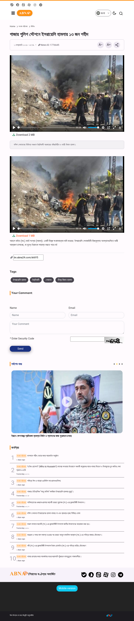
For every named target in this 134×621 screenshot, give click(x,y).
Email (72, 307)
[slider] (46, 127)
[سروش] (91, 575)
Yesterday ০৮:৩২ (22, 474)
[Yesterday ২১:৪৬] (67, 401)
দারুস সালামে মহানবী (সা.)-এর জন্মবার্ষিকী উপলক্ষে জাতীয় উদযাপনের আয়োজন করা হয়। (53, 524)
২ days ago (20, 485)
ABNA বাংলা (55, 13)
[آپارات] (106, 575)
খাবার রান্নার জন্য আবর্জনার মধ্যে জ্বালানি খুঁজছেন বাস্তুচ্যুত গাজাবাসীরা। (49, 556)
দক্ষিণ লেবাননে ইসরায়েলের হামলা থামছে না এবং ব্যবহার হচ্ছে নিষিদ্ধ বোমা (48, 513)
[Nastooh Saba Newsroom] (111, 615)
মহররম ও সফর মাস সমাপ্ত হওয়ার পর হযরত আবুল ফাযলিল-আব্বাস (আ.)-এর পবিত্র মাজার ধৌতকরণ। (59, 534)
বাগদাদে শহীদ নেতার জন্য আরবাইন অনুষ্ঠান (37, 455)
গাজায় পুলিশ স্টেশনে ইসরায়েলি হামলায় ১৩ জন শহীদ (49, 34)
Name (13, 307)
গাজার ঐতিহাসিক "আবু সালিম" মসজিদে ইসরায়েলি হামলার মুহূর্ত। (45, 491)
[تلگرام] (120, 575)
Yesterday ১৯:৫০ (22, 528)
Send (20, 348)
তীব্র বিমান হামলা (65, 279)
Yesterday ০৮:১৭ (22, 506)
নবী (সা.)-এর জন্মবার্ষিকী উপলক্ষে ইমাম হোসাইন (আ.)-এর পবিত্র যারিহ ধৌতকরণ (51, 545)
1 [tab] (114, 364)
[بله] (84, 575)
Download (25, 134)
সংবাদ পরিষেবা (23, 26)
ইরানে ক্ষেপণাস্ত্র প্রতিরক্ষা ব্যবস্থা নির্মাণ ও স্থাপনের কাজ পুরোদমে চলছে (41, 435)
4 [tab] (122, 364)
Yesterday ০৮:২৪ (22, 496)
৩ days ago (20, 460)
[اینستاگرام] (113, 575)
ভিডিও (33, 26)
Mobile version (67, 588)
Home (12, 26)
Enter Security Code (22, 338)
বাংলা (102, 13)
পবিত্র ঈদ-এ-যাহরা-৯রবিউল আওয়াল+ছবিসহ (39, 480)
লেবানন (48, 279)
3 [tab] (119, 364)
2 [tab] (116, 364)
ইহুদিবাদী (35, 279)
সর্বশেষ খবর (16, 364)
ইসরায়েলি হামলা (19, 279)
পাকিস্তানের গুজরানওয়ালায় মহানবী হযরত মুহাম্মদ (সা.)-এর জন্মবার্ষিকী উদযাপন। (51, 502)
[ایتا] (98, 575)
